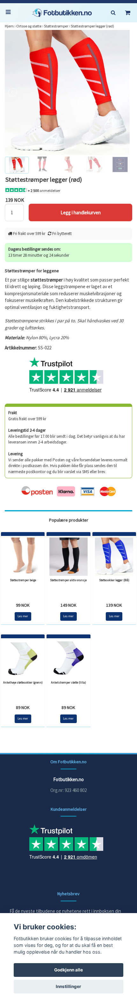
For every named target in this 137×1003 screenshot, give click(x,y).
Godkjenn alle (68, 969)
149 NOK (68, 605)
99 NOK (23, 605)
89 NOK (23, 707)
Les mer (23, 616)
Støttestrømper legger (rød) (92, 26)
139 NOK (114, 605)
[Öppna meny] (9, 12)
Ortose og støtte (28, 26)
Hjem (9, 26)
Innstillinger (68, 986)
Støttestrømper (56, 26)
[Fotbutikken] (61, 12)
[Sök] (113, 12)
